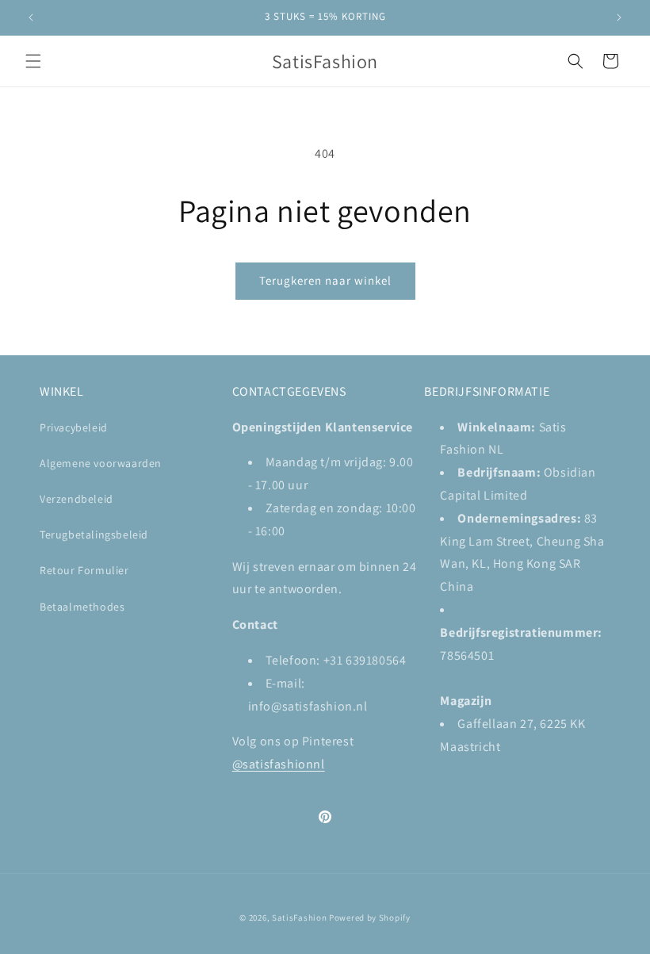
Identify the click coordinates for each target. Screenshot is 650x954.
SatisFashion (299, 917)
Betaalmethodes (82, 607)
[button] (33, 61)
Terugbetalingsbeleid (94, 534)
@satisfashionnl (278, 764)
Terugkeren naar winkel (325, 280)
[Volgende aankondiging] (619, 17)
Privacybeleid (74, 427)
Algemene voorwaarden (101, 463)
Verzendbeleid (76, 499)
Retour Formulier (84, 570)
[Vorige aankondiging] (30, 17)
